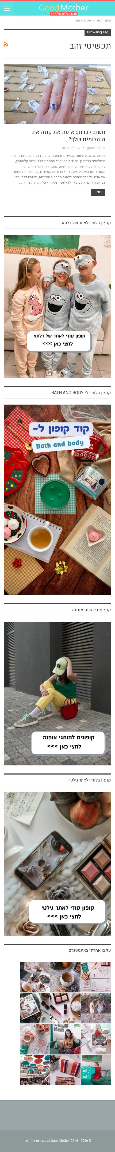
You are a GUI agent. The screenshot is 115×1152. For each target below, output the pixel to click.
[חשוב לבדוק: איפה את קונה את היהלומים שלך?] (57, 94)
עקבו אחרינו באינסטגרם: (89, 950)
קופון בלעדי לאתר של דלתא (86, 223)
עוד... (98, 192)
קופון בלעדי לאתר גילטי (90, 780)
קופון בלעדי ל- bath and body (81, 393)
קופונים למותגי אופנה (91, 610)
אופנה (104, 67)
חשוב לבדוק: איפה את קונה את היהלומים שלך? (68, 136)
